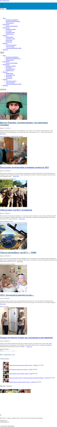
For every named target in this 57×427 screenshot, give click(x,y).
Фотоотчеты (9, 40)
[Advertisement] (28, 403)
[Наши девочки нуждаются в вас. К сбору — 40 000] (6, 369)
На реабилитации (10, 32)
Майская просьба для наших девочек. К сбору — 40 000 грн (22, 382)
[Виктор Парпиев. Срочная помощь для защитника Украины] (28, 106)
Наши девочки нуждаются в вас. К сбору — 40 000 (20, 369)
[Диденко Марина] (28, 392)
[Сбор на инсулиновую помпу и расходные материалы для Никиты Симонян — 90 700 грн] (6, 377)
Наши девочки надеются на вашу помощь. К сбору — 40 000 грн (23, 365)
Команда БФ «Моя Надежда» (13, 21)
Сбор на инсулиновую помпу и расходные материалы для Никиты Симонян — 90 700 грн (29, 377)
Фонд (4, 18)
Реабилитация (9, 37)
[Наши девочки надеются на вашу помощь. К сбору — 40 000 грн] (6, 365)
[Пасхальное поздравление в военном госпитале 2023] (28, 150)
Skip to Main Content (4, 0)
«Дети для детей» (10, 46)
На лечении (9, 30)
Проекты (5, 43)
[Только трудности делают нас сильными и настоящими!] (28, 321)
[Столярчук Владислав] (22, 392)
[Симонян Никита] (3, 392)
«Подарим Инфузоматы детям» (14, 48)
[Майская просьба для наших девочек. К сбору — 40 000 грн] (6, 382)
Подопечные (6, 27)
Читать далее (3, 133)
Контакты (5, 49)
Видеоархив (9, 41)
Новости (5, 35)
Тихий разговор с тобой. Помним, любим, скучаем (20, 373)
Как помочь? (6, 24)
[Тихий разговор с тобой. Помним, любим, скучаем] (6, 373)
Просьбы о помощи (11, 29)
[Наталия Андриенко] (9, 392)
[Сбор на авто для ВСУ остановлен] (28, 193)
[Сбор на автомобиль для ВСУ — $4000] (28, 236)
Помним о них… (10, 34)
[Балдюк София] (15, 392)
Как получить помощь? (12, 26)
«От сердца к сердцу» (11, 45)
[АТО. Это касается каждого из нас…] (28, 278)
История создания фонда (12, 19)
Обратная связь (10, 23)
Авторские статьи (10, 38)
